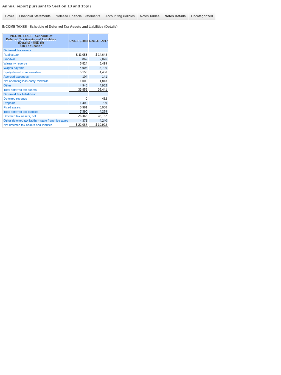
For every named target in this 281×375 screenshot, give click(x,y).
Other (7, 85)
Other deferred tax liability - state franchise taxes (36, 120)
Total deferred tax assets (20, 89)
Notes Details (175, 16)
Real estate (11, 54)
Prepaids (9, 103)
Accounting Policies (120, 16)
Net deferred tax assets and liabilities (28, 125)
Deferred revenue (15, 98)
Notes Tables (149, 16)
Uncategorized (202, 16)
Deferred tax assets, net (20, 116)
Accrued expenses (16, 76)
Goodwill (9, 59)
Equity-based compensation (22, 72)
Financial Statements (34, 16)
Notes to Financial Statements (78, 16)
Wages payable (14, 67)
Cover (9, 16)
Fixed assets (12, 107)
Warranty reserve (15, 63)
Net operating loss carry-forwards (26, 81)
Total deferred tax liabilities (21, 111)
